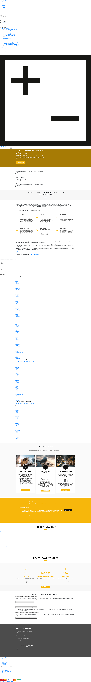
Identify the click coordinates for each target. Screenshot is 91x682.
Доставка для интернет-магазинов (10, 29)
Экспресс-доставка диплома (9, 43)
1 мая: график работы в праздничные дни (7, 546)
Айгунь (16, 301)
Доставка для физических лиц (9, 34)
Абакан (15, 52)
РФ (3, 531)
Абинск (16, 287)
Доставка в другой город (8, 30)
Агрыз (16, 295)
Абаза (16, 281)
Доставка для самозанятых (9, 36)
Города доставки (3, 681)
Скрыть (17, 251)
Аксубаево (17, 311)
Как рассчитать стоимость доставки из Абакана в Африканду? (27, 612)
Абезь (16, 285)
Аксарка (16, 309)
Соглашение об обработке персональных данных (9, 678)
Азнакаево (17, 298)
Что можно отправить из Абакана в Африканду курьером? (26, 607)
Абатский (17, 283)
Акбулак (16, 305)
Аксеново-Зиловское (19, 310)
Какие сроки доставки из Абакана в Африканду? (24, 601)
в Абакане (31, 254)
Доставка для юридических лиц (10, 35)
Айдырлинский (18, 302)
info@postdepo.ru (3, 17)
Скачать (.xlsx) (68, 510)
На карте (4, 22)
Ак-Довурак (17, 304)
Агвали (16, 291)
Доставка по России (5, 28)
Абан (16, 282)
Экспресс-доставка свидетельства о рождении (12, 42)
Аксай (16, 307)
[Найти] (11, 148)
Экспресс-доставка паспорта (9, 39)
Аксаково (17, 308)
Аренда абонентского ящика (7, 48)
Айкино (16, 303)
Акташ (16, 313)
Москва (1, 531)
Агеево (16, 293)
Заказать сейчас (25, 490)
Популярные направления (9, 33)
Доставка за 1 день (7, 31)
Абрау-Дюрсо (17, 289)
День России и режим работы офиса (6, 532)
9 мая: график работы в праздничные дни (7, 539)
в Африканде (36, 254)
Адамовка (17, 296)
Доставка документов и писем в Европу (11, 44)
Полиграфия (4, 51)
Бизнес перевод (5, 49)
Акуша (16, 314)
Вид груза (2, 263)
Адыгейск (17, 297)
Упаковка (3, 47)
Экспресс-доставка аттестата (9, 40)
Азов (16, 300)
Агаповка (17, 290)
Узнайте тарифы (21, 162)
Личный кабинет (3, 54)
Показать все (18, 252)
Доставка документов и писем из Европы (11, 45)
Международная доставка (6, 38)
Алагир (16, 315)
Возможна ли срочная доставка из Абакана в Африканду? (26, 617)
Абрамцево (17, 288)
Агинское (17, 294)
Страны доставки (10, 681)
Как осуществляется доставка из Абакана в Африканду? (26, 596)
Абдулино (17, 284)
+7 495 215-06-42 (3, 16)
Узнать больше (45, 586)
